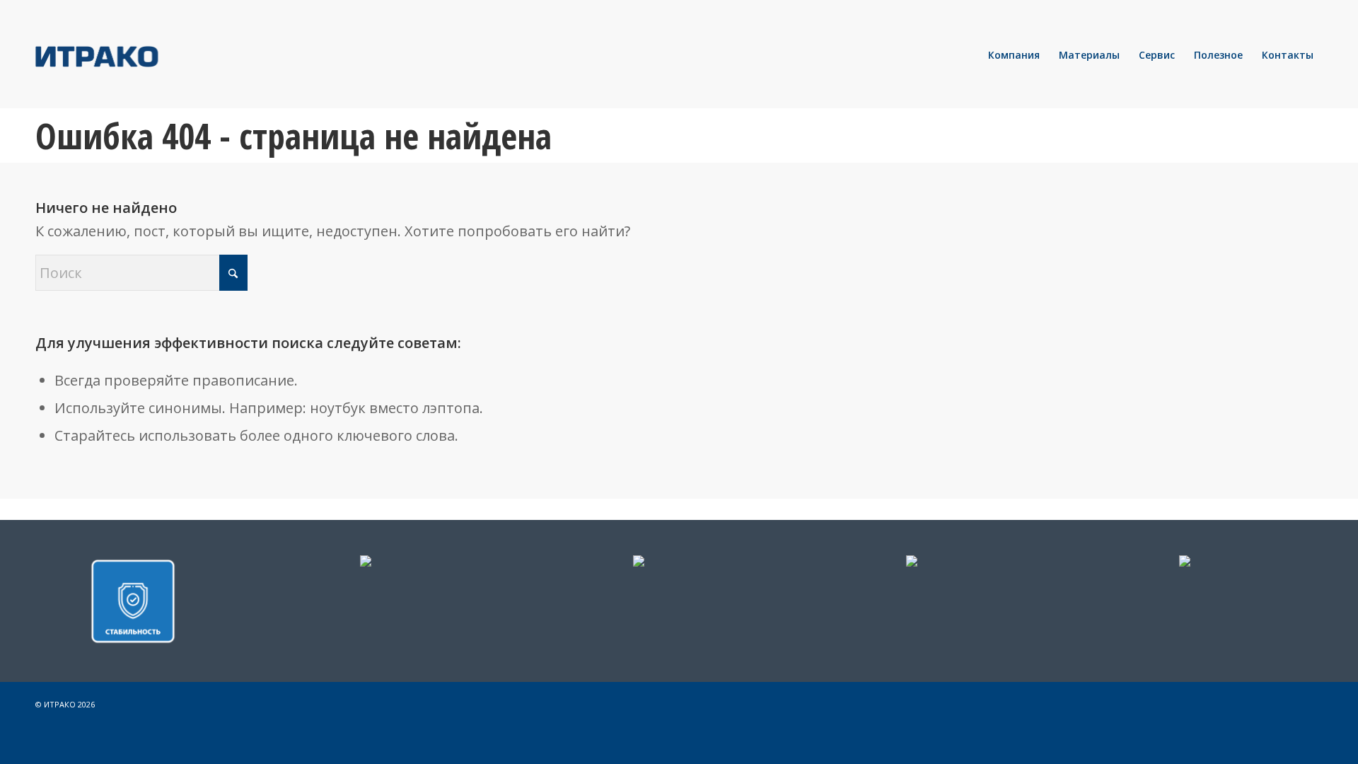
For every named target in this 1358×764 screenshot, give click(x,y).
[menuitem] (1014, 55)
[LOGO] (145, 55)
